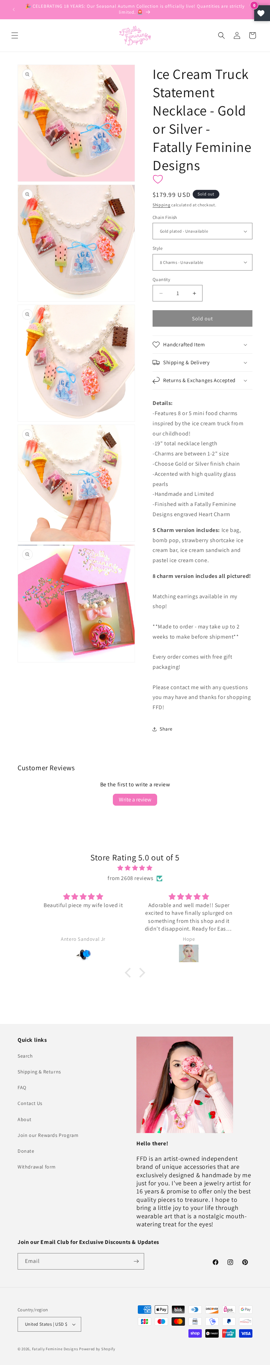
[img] (134, 868)
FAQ (22, 1087)
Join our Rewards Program (48, 1135)
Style (157, 248)
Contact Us (30, 1103)
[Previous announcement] (13, 9)
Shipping (162, 204)
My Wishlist (262, 13)
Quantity (161, 279)
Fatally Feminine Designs (55, 1348)
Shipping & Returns (39, 1071)
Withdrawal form (37, 1167)
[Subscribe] (136, 1261)
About (25, 1119)
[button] (14, 35)
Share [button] (166, 729)
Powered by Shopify (97, 1348)
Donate (26, 1151)
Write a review (135, 799)
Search (25, 1056)
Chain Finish (165, 217)
